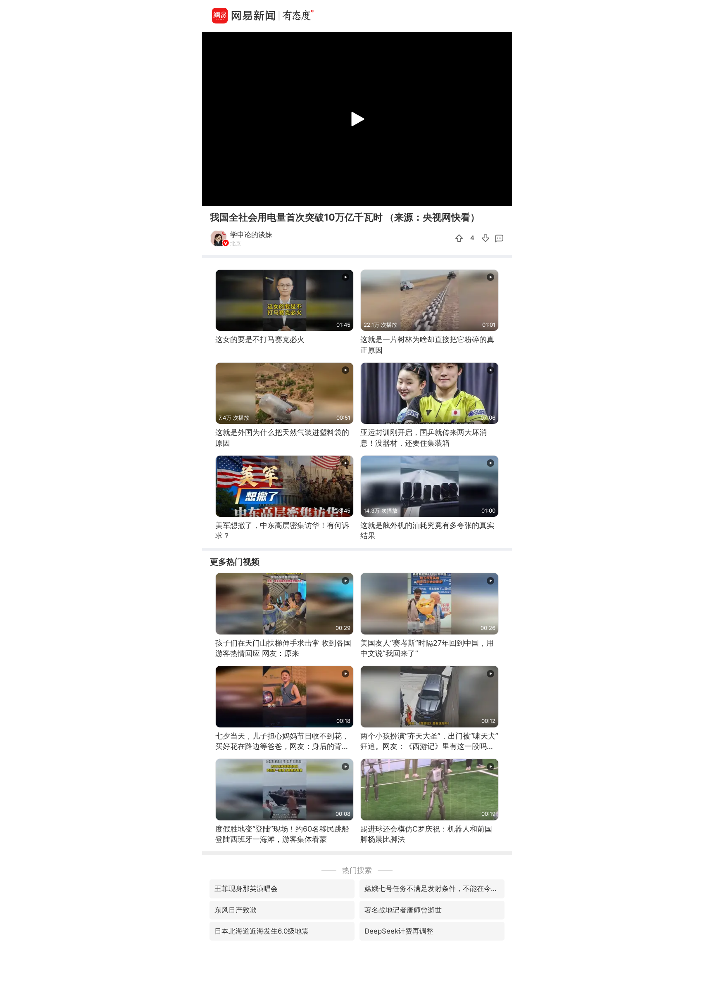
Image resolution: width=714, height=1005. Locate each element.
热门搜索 (357, 870)
